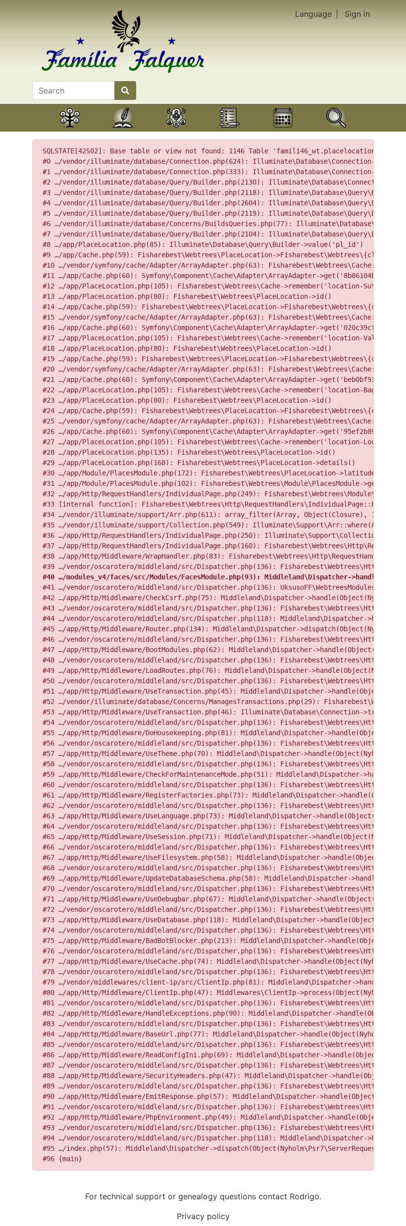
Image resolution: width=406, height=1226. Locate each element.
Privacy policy (203, 1216)
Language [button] (313, 14)
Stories (123, 130)
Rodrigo (304, 1196)
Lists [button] (230, 130)
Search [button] (336, 130)
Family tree (70, 130)
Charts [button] (176, 130)
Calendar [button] (283, 130)
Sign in (357, 14)
